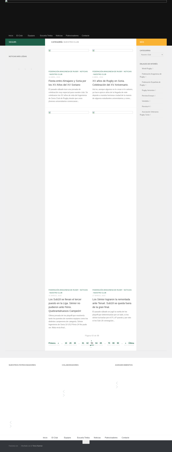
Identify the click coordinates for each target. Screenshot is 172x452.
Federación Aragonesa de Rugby (64, 71)
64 (96, 343)
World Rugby (147, 69)
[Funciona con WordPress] (19, 446)
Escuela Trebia (46, 36)
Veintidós (145, 101)
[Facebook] (40, 42)
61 (83, 343)
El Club (19, 36)
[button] (33, 422)
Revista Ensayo (148, 96)
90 (118, 343)
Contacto (85, 36)
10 (66, 343)
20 (70, 343)
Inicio (11, 36)
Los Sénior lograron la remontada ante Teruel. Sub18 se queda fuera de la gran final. (111, 303)
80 (113, 343)
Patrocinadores (72, 36)
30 (75, 343)
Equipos (31, 36)
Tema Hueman (37, 446)
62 (87, 343)
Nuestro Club (55, 74)
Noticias (59, 36)
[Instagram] (36, 42)
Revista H (146, 106)
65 (101, 343)
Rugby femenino (148, 90)
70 (109, 343)
